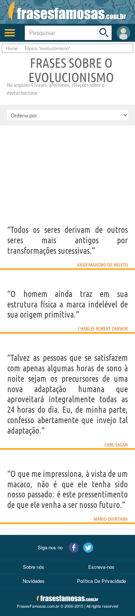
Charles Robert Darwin (103, 329)
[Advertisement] (67, 186)
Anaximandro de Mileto (102, 265)
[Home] (67, 11)
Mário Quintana (111, 519)
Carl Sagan (116, 445)
